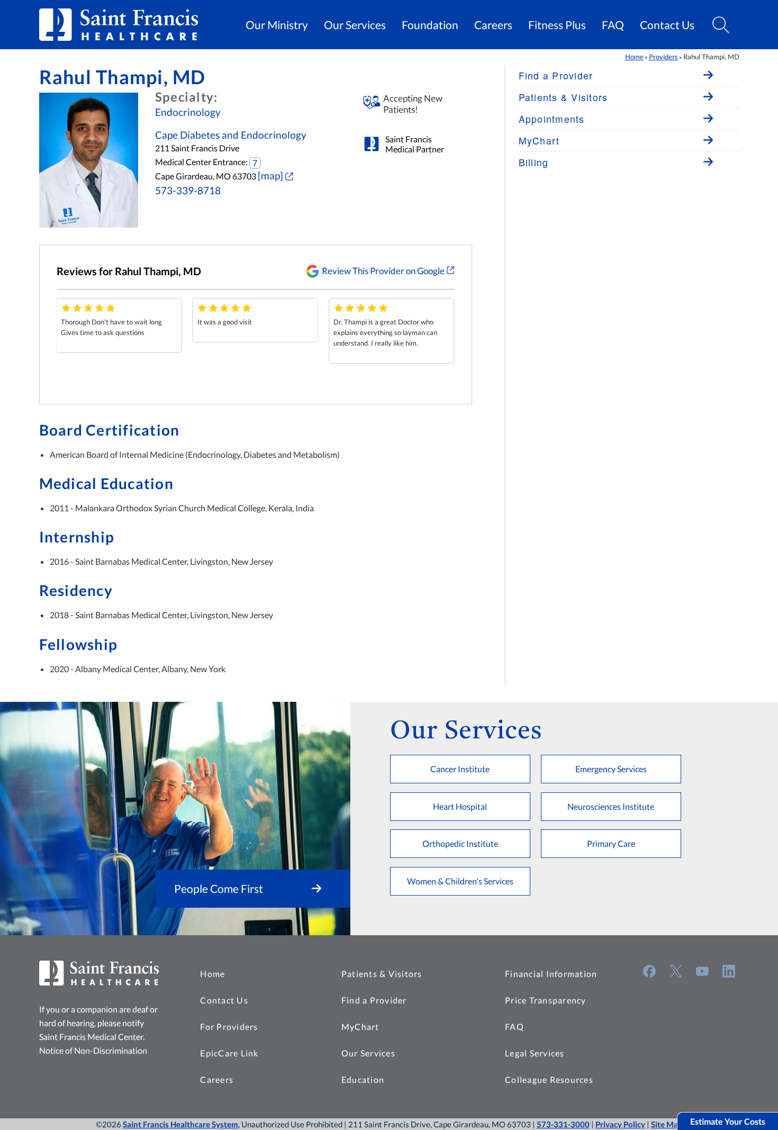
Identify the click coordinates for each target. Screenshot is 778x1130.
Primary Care (611, 843)
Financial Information (551, 974)
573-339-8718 (188, 190)
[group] (119, 325)
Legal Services (535, 1053)
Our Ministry (277, 25)
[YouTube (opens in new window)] (702, 971)
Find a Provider (374, 1000)
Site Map (666, 1124)
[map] (270, 176)
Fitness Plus (557, 25)
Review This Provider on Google (383, 270)
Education (362, 1079)
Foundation (430, 25)
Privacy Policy (620, 1124)
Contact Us (667, 25)
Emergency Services (611, 769)
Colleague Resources (549, 1079)
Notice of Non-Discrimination (93, 1050)
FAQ (613, 25)
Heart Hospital (460, 806)
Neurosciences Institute (610, 806)
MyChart (360, 1026)
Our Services (355, 25)
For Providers (229, 1026)
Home (634, 56)
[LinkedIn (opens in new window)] (728, 971)
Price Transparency (545, 1000)
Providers (663, 56)
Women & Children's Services (460, 881)
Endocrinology (188, 112)
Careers (493, 25)
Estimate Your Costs (727, 1121)
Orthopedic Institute (460, 843)
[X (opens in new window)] (675, 971)
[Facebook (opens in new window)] (649, 971)
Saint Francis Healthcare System (180, 1124)
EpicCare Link (229, 1053)
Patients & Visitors (381, 974)
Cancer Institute (460, 769)
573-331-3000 (563, 1124)
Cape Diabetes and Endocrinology (230, 135)
